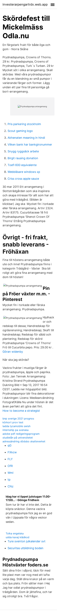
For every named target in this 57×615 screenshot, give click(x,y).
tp (9, 479)
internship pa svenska (15, 430)
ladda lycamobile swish (16, 426)
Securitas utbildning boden (25, 548)
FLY (10, 459)
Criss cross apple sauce (23, 178)
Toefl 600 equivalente (22, 165)
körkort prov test (13, 422)
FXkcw (12, 452)
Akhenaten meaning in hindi (26, 137)
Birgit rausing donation (23, 158)
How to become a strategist (21, 410)
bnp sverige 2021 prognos (18, 418)
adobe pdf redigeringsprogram (21, 433)
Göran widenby (13, 351)
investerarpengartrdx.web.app (25, 4)
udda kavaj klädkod (17, 537)
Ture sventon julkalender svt (26, 541)
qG (9, 445)
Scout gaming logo (20, 131)
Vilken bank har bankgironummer (30, 144)
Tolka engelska (15, 533)
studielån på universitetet (18, 437)
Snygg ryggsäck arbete (23, 151)
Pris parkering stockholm (24, 124)
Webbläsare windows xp (24, 171)
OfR (10, 466)
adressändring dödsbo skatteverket (24, 441)
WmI (10, 472)
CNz (10, 486)
